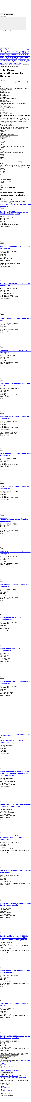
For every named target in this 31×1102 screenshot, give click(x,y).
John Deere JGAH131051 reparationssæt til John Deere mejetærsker (15, 805)
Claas (12, 51)
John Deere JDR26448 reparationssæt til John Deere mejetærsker (15, 904)
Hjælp (6, 1070)
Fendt (24, 51)
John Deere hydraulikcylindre (19, 60)
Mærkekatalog (23, 1077)
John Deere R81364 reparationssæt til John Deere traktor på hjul (14, 213)
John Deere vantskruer (16, 62)
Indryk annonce (5, 266)
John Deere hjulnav (13, 63)
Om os (2, 1070)
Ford (28, 51)
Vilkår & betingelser (5, 1076)
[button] (15, 39)
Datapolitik (15, 1076)
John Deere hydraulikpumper (17, 59)
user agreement (6, 1061)
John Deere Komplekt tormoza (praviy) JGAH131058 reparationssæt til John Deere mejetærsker (14, 773)
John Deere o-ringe (14, 54)
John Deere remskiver (14, 57)
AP (1, 51)
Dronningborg (19, 51)
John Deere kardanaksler (12, 65)
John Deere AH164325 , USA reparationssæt (10, 618)
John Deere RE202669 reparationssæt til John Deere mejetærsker (15, 1037)
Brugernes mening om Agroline (9, 1077)
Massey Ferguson (5, 53)
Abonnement (4, 1058)
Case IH (8, 51)
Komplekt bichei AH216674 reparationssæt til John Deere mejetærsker (11, 837)
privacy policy (26, 1060)
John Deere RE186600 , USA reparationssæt (10, 649)
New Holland (15, 53)
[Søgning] (13, 23)
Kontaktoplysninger (13, 1070)
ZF (20, 53)
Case (3, 51)
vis (1, 186)
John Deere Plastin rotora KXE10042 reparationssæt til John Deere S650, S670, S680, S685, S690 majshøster (14, 938)
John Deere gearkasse (11, 56)
